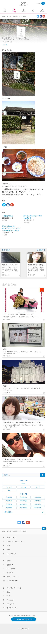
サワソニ (23, 487)
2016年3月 (23, 504)
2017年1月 (38, 501)
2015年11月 (37, 508)
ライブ (38, 487)
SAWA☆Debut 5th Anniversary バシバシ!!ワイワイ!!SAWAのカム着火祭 (11, 228)
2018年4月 (9, 501)
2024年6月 (9, 497)
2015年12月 (23, 508)
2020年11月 (23, 497)
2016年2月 (38, 504)
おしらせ (9, 487)
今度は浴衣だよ (7, 216)
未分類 (5, 45)
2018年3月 (23, 501)
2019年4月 (38, 497)
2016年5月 (9, 504)
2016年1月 (9, 508)
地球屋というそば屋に (15, 38)
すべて (23, 484)
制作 (9, 491)
